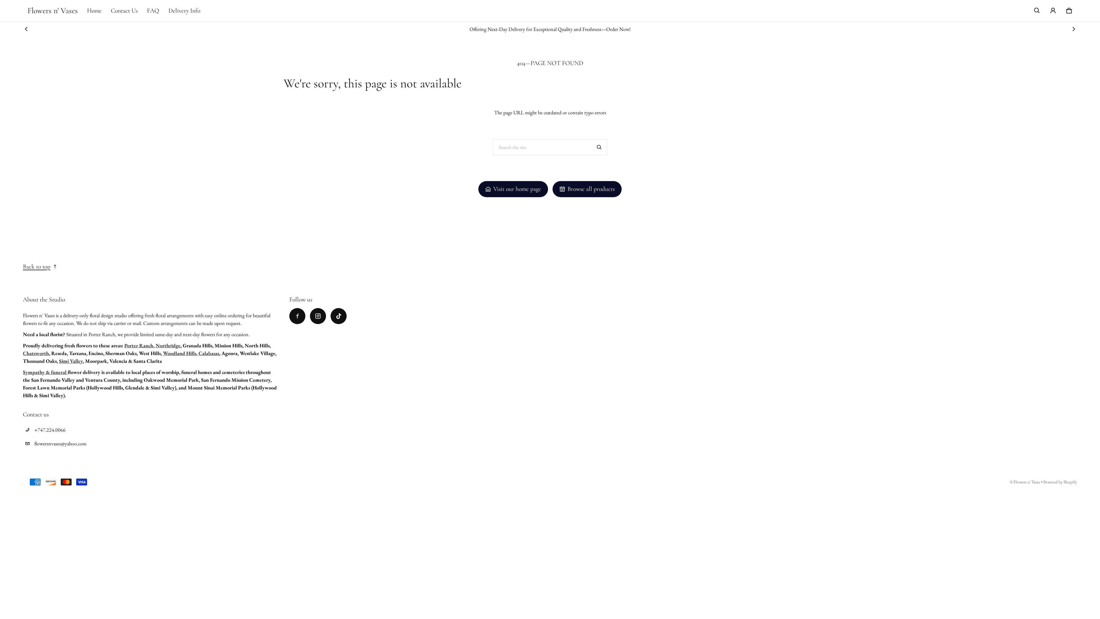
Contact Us (124, 10)
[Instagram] (318, 316)
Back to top (36, 266)
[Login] (1053, 11)
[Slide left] (26, 29)
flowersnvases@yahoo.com (60, 443)
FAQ (153, 10)
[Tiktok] (339, 316)
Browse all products (591, 189)
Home (94, 10)
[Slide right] (1073, 29)
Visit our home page (517, 189)
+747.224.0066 (50, 429)
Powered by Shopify (1060, 482)
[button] (1037, 11)
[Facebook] (297, 316)
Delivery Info (184, 10)
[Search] (599, 147)
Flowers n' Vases (1027, 482)
